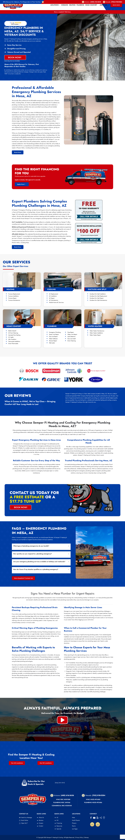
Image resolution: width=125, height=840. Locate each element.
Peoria (74, 826)
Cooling (64, 5)
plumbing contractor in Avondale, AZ (45, 655)
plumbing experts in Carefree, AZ (86, 449)
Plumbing (80, 5)
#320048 (68, 806)
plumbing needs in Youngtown (94, 687)
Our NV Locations (46, 763)
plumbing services (51, 137)
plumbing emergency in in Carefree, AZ (40, 129)
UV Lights (10, 337)
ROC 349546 (65, 802)
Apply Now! (21, 184)
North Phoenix (76, 820)
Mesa (73, 817)
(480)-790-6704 (16, 146)
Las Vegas (74, 829)
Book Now (17, 152)
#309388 (67, 799)
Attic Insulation (12, 339)
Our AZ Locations (17, 763)
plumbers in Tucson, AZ (48, 227)
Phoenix (74, 823)
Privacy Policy (79, 837)
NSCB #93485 (95, 799)
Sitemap (86, 837)
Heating (72, 5)
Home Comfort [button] (91, 5)
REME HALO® (12, 331)
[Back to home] (13, 5)
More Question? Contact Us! (23, 578)
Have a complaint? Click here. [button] (62, 12)
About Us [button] (103, 5)
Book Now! (116, 5)
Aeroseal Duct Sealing (14, 335)
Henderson (55, 115)
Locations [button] (54, 5)
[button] (62, 720)
